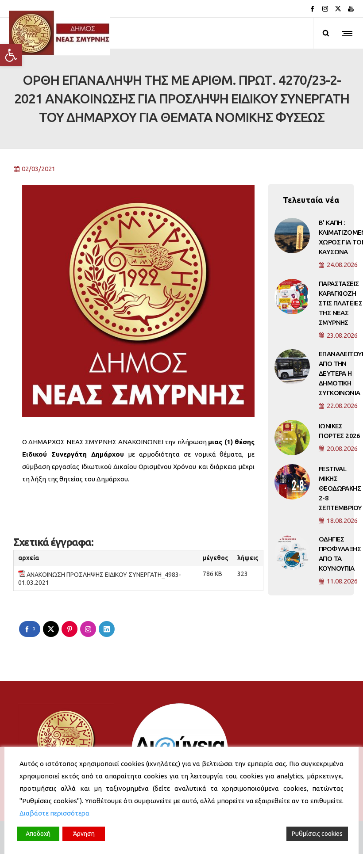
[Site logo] (59, 33)
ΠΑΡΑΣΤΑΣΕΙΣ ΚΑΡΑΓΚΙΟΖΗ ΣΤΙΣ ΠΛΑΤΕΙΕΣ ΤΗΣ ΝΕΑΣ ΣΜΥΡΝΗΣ (340, 303)
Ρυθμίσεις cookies (317, 833)
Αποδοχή (38, 833)
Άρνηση (84, 833)
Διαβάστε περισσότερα (54, 813)
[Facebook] (312, 8)
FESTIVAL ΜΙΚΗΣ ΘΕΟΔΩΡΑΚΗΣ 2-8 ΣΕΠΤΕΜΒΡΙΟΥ (340, 488)
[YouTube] (350, 8)
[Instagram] (325, 8)
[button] (11, 55)
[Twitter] (338, 8)
